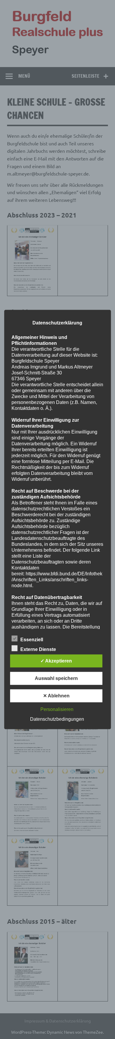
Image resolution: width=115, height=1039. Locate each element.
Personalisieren (56, 709)
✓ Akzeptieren (56, 660)
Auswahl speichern (56, 678)
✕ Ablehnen (56, 695)
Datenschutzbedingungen (57, 718)
